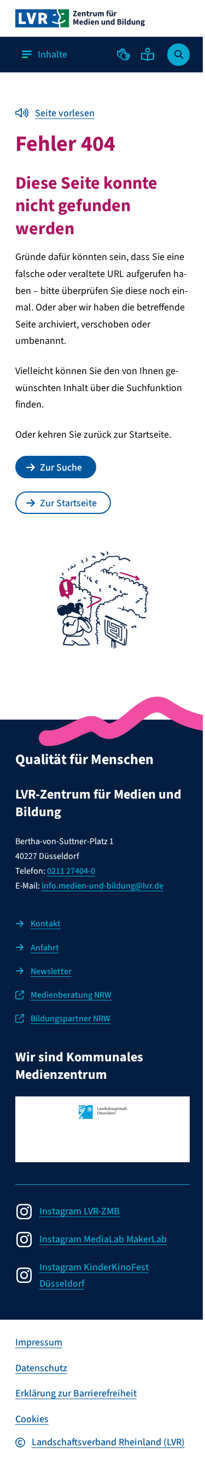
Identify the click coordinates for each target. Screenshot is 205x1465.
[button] (123, 54)
